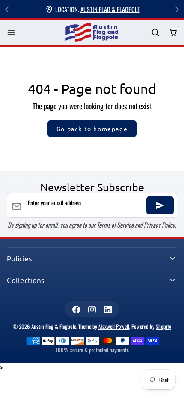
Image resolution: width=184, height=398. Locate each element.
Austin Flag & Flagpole (110, 9)
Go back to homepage (92, 128)
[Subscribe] (160, 205)
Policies (19, 258)
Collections (26, 279)
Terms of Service (115, 224)
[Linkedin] (108, 309)
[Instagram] (92, 309)
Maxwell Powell (113, 326)
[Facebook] (76, 309)
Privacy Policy (159, 224)
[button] (11, 32)
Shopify (163, 326)
